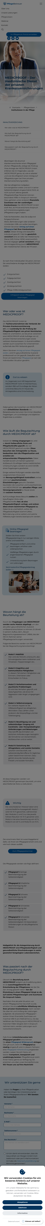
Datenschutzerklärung (16, 1221)
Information (22, 1213)
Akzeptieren (22, 1202)
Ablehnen (22, 1208)
